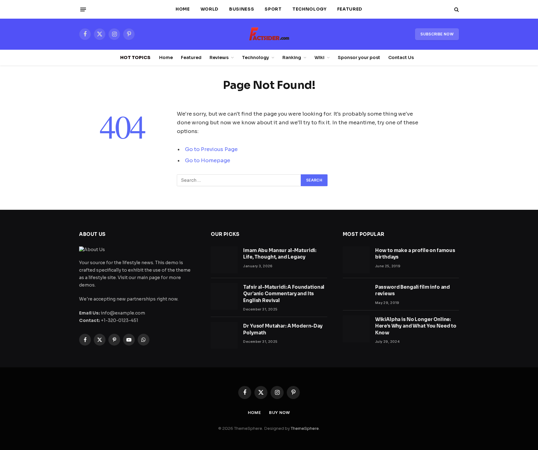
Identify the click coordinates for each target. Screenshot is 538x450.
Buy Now (279, 412)
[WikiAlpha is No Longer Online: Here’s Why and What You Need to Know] (356, 328)
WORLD (210, 9)
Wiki (319, 57)
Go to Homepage (207, 160)
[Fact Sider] (269, 34)
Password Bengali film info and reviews (412, 290)
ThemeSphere (305, 428)
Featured (349, 9)
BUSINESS (241, 9)
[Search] (456, 9)
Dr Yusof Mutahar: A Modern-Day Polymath (283, 329)
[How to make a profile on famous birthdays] (356, 259)
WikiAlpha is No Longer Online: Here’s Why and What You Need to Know (415, 326)
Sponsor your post (359, 57)
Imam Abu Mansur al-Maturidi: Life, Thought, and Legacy (279, 253)
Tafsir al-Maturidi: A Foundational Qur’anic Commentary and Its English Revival (283, 293)
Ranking (291, 57)
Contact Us (401, 57)
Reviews (219, 57)
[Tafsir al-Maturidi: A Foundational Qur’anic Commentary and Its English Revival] (224, 296)
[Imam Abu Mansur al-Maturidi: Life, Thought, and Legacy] (224, 259)
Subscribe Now (437, 34)
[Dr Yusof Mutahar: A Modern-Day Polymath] (224, 335)
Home (183, 9)
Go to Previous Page (211, 149)
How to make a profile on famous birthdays (415, 253)
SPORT (273, 9)
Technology (309, 9)
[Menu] (83, 9)
